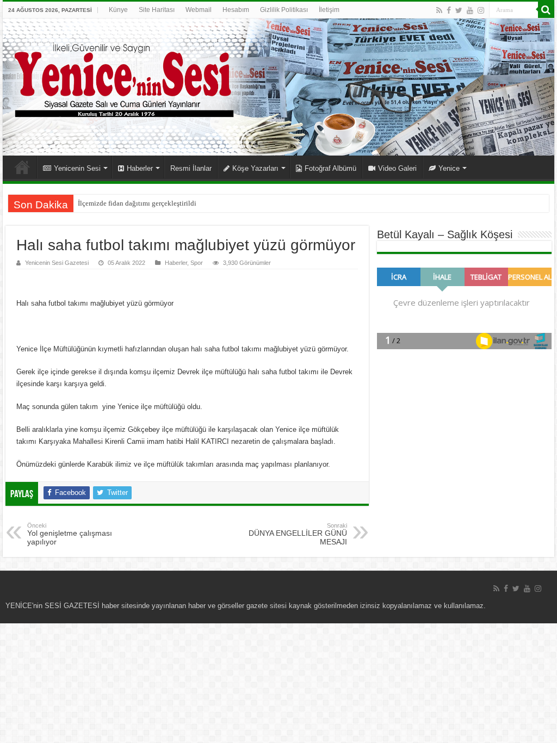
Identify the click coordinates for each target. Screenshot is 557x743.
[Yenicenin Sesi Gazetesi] (278, 87)
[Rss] (439, 10)
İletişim (329, 10)
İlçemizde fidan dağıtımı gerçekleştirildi (137, 203)
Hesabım (235, 10)
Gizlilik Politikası (284, 10)
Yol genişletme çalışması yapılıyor (69, 534)
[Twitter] (458, 10)
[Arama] (546, 10)
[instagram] (480, 10)
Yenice (449, 168)
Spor (196, 262)
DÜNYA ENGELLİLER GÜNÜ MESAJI (298, 534)
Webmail (198, 10)
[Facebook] (448, 10)
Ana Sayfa (22, 167)
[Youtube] (470, 10)
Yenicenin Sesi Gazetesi (57, 262)
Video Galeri (397, 168)
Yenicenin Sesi (77, 168)
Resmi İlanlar (191, 168)
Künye (118, 10)
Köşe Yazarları (255, 168)
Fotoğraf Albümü (330, 168)
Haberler (140, 168)
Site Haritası (157, 10)
